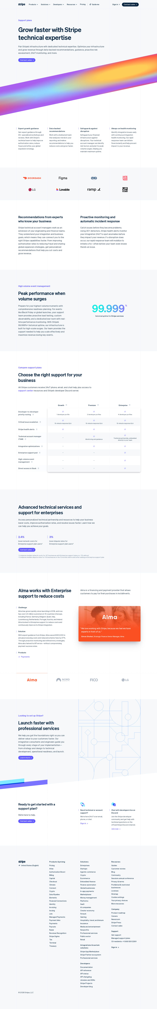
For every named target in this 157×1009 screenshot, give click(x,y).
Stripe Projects (86, 983)
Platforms (84, 901)
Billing (51, 875)
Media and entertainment (90, 926)
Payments (25, 657)
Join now (115, 829)
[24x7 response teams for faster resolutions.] (40, 422)
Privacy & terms (117, 881)
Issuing (52, 910)
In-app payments (87, 891)
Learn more (25, 757)
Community (116, 875)
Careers (114, 916)
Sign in (115, 4)
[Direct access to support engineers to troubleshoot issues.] (33, 414)
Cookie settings (117, 897)
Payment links (54, 920)
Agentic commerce (88, 872)
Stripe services (117, 316)
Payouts (52, 926)
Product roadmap (118, 913)
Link (51, 914)
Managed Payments (57, 917)
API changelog (86, 977)
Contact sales (129, 4)
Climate (52, 885)
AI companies (85, 907)
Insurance (84, 923)
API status (84, 973)
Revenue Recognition (57, 933)
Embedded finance (87, 881)
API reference (85, 970)
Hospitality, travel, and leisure (92, 920)
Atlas (51, 868)
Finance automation (88, 885)
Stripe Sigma (54, 936)
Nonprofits (84, 930)
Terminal (52, 943)
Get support (116, 935)
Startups (83, 868)
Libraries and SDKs (87, 980)
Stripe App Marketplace (89, 951)
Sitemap (114, 894)
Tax (50, 939)
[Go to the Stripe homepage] (21, 861)
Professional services (89, 933)
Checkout (53, 881)
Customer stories (118, 868)
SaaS (82, 904)
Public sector (85, 936)
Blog (113, 872)
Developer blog (86, 986)
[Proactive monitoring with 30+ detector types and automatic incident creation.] (37, 429)
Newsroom (115, 919)
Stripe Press (116, 922)
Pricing (83, 4)
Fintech (83, 914)
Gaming (83, 917)
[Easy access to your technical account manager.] (38, 468)
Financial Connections (58, 901)
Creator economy (87, 910)
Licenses (115, 891)
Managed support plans (120, 938)
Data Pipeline (54, 894)
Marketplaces (85, 894)
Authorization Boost (57, 872)
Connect (52, 888)
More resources (117, 903)
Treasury (53, 946)
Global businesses (87, 888)
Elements (53, 897)
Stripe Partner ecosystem (90, 955)
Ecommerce (85, 878)
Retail (82, 939)
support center (25, 390)
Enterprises (85, 865)
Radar (51, 930)
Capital (52, 878)
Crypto (52, 891)
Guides (114, 865)
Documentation (86, 967)
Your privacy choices (119, 900)
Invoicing (52, 907)
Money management (88, 897)
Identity (52, 904)
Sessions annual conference (122, 878)
